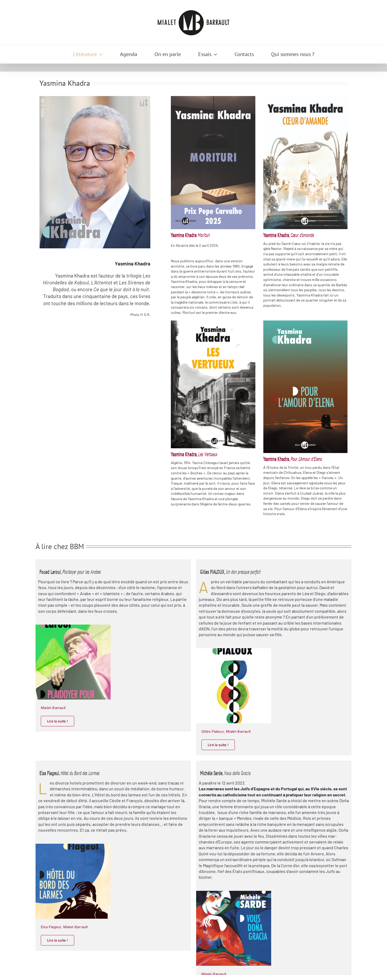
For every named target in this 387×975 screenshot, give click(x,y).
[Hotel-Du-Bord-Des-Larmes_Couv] (73, 845)
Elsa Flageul (51, 927)
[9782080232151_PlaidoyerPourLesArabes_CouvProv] (73, 626)
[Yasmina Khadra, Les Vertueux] (213, 384)
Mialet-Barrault (53, 708)
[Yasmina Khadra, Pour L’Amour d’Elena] (305, 386)
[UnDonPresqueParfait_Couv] (233, 650)
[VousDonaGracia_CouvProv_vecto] (233, 892)
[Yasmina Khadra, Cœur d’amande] (305, 162)
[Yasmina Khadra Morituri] (213, 162)
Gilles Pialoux (212, 731)
